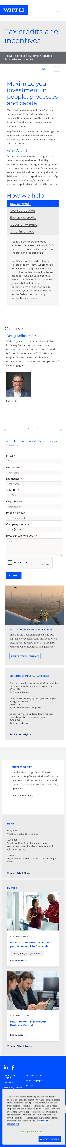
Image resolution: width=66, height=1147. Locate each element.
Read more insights (20, 734)
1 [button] (23, 428)
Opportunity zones (23, 224)
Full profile (12, 401)
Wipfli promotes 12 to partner (22, 833)
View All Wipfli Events (19, 1046)
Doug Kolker (36, 707)
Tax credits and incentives (20, 59)
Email (9, 456)
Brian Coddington (21, 707)
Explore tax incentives (25, 656)
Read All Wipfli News (18, 873)
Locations (8, 1082)
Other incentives (22, 231)
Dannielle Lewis (20, 723)
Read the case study (22, 795)
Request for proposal (34, 1080)
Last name (12, 478)
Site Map (29, 1086)
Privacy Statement (33, 1075)
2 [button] (28, 428)
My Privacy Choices (13, 1088)
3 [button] (33, 428)
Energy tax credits (23, 217)
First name (13, 467)
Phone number (15, 512)
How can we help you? (20, 535)
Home (8, 55)
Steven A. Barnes (21, 692)
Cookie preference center (33, 1131)
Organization (14, 501)
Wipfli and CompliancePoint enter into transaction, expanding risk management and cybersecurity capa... (30, 846)
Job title (11, 490)
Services (20, 55)
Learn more (16, 960)
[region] (33, 1117)
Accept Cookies (49, 1139)
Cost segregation (22, 210)
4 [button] (37, 428)
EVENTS (12, 887)
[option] (33, 371)
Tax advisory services (40, 55)
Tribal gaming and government (27, 953)
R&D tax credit (20, 203)
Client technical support (11, 1076)
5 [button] (42, 428)
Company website (17, 524)
